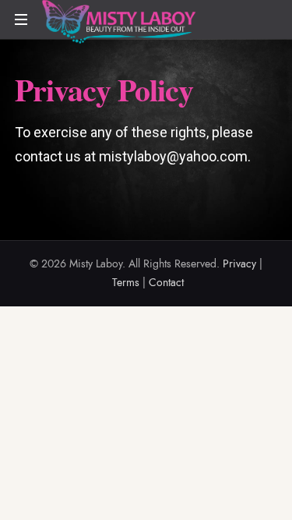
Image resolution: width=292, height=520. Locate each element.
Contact (166, 282)
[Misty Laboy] (119, 22)
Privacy (239, 263)
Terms (125, 282)
